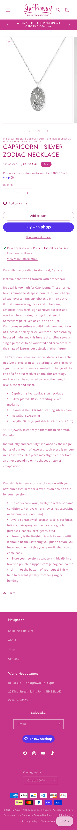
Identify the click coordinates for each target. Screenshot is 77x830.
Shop (11, 649)
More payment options (38, 236)
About (12, 640)
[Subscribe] (58, 724)
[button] (8, 9)
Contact (13, 658)
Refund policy (66, 815)
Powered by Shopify (44, 815)
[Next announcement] (69, 24)
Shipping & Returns (21, 631)
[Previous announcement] (7, 24)
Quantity (8, 185)
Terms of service (50, 821)
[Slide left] (29, 131)
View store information (22, 259)
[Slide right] (47, 131)
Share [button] (11, 593)
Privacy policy (29, 821)
